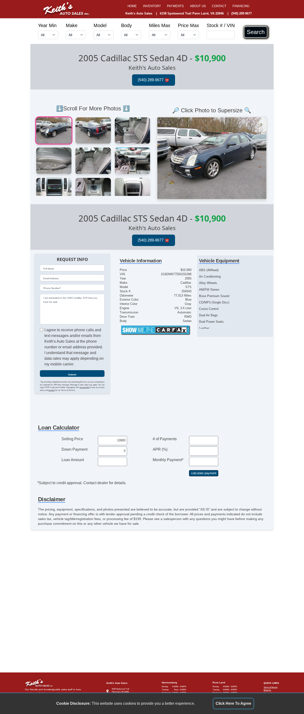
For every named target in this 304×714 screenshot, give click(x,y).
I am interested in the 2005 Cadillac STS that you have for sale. (70, 300)
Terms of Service (270, 687)
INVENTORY (152, 6)
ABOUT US (198, 6)
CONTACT (219, 6)
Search (256, 32)
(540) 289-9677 (241, 13)
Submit (72, 374)
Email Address (51, 278)
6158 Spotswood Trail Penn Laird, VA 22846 (192, 13)
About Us (267, 690)
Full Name (48, 268)
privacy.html (85, 387)
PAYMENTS (175, 6)
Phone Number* (52, 288)
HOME (132, 6)
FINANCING (241, 6)
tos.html (51, 390)
